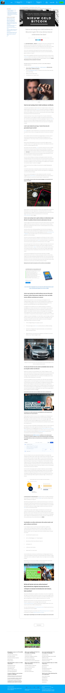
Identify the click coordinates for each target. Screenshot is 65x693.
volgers (35, 246)
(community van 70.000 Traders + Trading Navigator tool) (38, 67)
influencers (26, 56)
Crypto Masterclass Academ (33, 70)
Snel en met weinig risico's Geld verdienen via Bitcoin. (12, 10)
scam (37, 147)
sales (39, 240)
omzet (36, 325)
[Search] (52, 687)
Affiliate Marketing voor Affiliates (39, 612)
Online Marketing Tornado (39, 607)
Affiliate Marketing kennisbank (45, 610)
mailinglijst (39, 498)
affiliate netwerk (36, 435)
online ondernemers (27, 215)
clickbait (38, 109)
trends (51, 118)
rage (24, 507)
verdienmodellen (32, 175)
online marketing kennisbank (29, 603)
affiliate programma (42, 431)
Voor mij (25, 130)
